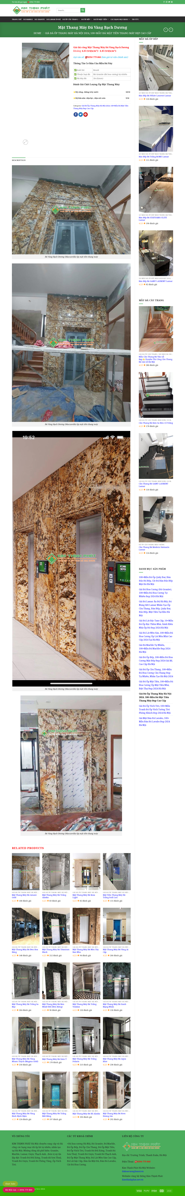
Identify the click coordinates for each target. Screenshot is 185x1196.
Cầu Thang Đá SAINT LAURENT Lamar (153, 485)
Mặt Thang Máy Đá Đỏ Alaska (86, 1113)
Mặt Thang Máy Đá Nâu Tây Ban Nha (86, 950)
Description (18, 160)
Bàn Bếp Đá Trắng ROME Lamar (154, 156)
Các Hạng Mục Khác (119, 19)
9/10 (127, 98)
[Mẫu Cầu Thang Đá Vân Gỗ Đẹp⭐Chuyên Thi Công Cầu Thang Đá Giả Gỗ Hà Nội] (156, 329)
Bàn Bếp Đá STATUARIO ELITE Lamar (153, 218)
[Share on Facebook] (76, 114)
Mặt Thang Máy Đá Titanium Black (55, 950)
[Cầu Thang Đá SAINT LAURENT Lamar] (156, 456)
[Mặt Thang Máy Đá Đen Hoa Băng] (26, 926)
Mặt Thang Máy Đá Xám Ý (54, 1059)
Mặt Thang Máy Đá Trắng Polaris (84, 1060)
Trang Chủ (17, 19)
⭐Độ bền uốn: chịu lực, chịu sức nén (89, 98)
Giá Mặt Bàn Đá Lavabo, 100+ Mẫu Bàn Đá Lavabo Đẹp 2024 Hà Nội (154, 722)
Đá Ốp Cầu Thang (70, 19)
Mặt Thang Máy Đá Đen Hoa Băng (25, 950)
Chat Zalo (10, 1183)
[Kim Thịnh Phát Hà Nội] (32, 10)
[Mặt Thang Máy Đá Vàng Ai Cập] (117, 926)
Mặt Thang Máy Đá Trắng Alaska (54, 896)
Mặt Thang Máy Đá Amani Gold (24, 896)
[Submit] (82, 10)
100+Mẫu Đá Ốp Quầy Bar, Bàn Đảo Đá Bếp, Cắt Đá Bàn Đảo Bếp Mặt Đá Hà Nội (156, 581)
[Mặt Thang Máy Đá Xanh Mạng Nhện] (117, 980)
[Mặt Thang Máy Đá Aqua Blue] (117, 1035)
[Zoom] (25, 142)
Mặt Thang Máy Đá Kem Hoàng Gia (114, 1114)
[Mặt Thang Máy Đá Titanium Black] (56, 926)
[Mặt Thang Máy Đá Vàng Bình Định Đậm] (26, 1090)
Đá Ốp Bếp (85, 19)
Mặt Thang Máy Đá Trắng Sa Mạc (25, 1005)
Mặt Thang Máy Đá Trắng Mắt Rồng (54, 1114)
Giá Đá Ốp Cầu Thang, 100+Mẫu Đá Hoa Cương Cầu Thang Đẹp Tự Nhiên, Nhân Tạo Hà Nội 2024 (156, 673)
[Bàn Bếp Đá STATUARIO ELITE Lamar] (156, 190)
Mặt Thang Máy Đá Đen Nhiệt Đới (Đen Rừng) (53, 1005)
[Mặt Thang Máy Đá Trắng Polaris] (86, 1035)
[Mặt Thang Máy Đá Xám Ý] (56, 1035)
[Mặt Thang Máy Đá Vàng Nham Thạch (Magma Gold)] (26, 1035)
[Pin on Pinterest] (85, 114)
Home (37, 33)
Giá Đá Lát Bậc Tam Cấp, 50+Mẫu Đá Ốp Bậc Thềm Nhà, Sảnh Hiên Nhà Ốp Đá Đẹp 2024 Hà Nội (156, 624)
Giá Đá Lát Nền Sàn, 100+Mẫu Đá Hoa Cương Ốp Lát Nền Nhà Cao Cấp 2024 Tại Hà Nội (156, 636)
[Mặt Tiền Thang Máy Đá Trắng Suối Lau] (117, 871)
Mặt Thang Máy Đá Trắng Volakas (84, 1005)
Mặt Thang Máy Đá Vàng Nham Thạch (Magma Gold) (25, 1060)
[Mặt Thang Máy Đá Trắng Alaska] (56, 871)
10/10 (128, 92)
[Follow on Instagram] (166, 2)
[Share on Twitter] (80, 114)
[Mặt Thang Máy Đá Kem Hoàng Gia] (117, 1090)
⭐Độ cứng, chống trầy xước (85, 92)
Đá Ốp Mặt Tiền (100, 19)
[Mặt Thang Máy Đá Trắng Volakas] (86, 980)
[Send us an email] (172, 2)
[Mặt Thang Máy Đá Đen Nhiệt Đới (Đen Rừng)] (56, 980)
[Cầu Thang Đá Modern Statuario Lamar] (156, 519)
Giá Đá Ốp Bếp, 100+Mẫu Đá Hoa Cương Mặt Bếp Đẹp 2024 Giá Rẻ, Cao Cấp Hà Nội (156, 661)
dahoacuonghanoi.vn (133, 1171)
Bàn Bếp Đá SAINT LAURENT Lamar (156, 281)
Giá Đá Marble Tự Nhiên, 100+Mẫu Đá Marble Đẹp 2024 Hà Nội (154, 648)
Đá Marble (28, 19)
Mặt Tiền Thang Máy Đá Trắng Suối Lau (114, 896)
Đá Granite (40, 19)
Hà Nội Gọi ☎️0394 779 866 (18, 1189)
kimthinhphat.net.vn (132, 1179)
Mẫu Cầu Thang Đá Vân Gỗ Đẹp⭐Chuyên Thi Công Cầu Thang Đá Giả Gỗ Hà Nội (155, 359)
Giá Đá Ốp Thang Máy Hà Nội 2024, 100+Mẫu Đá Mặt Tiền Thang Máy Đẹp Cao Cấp (98, 33)
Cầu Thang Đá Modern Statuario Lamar (154, 548)
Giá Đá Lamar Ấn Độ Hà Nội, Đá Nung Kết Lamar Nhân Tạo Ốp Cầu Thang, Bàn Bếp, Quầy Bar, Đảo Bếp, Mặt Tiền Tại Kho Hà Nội (155, 608)
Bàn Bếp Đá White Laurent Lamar (155, 95)
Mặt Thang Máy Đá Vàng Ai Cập (115, 950)
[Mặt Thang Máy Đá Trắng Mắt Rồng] (56, 1090)
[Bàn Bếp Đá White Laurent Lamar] (156, 67)
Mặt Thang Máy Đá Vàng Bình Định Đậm (23, 1114)
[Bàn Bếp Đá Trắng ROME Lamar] (156, 129)
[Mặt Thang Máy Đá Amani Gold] (26, 871)
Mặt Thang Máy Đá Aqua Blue (114, 1060)
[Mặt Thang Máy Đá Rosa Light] (86, 871)
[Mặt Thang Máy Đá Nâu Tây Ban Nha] (86, 926)
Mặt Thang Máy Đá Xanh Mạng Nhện (114, 1005)
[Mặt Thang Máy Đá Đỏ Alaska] (86, 1090)
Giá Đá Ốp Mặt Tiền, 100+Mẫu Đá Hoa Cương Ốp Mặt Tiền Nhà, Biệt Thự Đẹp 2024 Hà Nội (156, 685)
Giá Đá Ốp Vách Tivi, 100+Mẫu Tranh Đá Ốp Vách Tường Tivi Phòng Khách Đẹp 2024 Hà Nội (155, 709)
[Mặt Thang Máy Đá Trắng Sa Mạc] (26, 980)
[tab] (18, 160)
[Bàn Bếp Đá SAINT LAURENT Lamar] (156, 253)
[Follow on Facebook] (164, 2)
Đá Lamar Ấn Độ (54, 19)
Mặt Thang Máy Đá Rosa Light (84, 896)
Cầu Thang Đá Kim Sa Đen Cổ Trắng (156, 423)
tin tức (135, 19)
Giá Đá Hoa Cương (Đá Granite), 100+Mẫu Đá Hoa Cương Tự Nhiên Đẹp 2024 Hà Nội (155, 593)
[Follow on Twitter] (169, 2)
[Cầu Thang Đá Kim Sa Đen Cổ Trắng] (156, 395)
